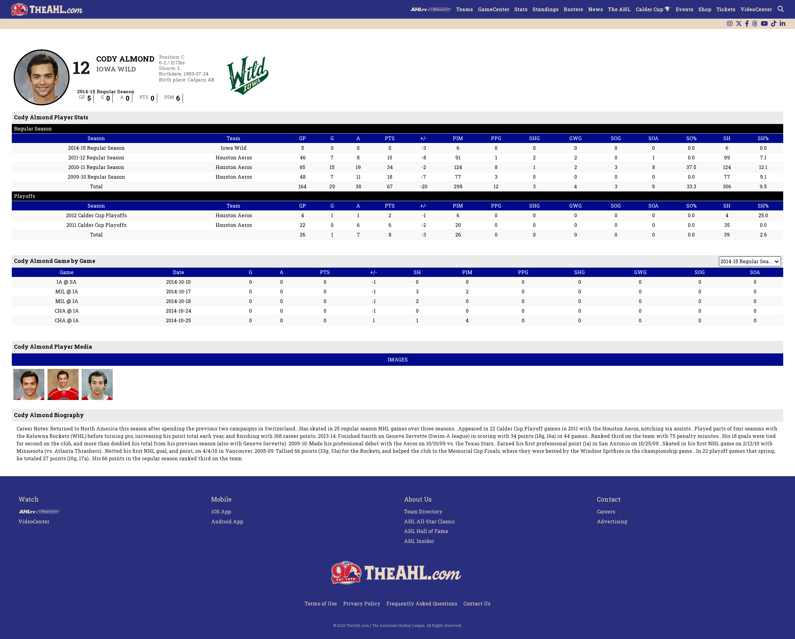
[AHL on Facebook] (747, 24)
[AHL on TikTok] (774, 24)
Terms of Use (321, 603)
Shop (704, 9)
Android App (227, 521)
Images (398, 359)
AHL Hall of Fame (426, 531)
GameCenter (493, 9)
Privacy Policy (361, 603)
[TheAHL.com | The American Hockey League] (47, 9)
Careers (606, 511)
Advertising (612, 521)
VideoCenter (756, 9)
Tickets (725, 9)
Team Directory (423, 511)
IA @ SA (67, 281)
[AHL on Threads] (755, 24)
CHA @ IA (67, 310)
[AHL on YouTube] (764, 24)
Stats (521, 9)
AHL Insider (419, 541)
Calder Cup (650, 9)
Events (684, 9)
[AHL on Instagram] (730, 24)
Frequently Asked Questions (421, 603)
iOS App (221, 511)
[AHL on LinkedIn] (782, 24)
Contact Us (476, 603)
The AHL (619, 9)
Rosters (573, 9)
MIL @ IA (66, 291)
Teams (464, 9)
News (595, 9)
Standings (546, 9)
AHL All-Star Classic (429, 521)
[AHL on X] (739, 24)
